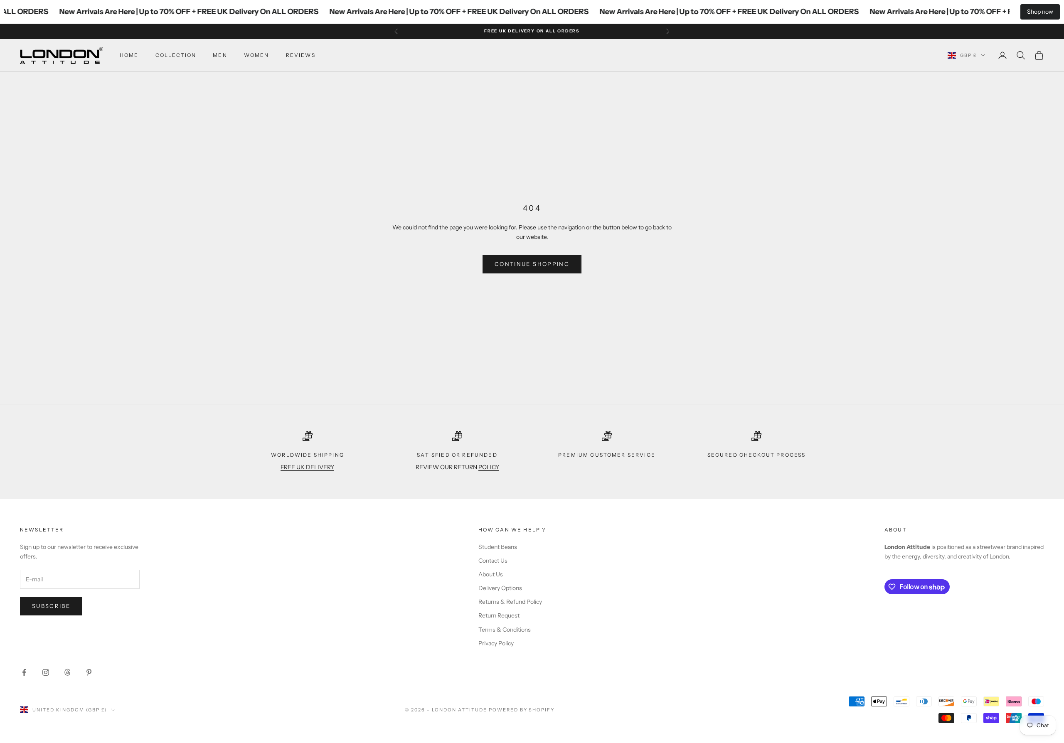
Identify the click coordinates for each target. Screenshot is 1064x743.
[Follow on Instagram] (46, 672)
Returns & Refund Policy (510, 601)
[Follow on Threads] (67, 672)
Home (129, 55)
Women (256, 55)
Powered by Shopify (522, 710)
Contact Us (492, 560)
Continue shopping (532, 264)
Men (220, 55)
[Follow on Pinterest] (89, 672)
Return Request (499, 615)
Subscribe (51, 606)
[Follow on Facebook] (24, 672)
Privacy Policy (496, 643)
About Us (490, 574)
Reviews (300, 55)
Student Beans (497, 547)
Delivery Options (500, 588)
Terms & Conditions (504, 629)
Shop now (1040, 11)
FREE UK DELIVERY (307, 467)
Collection (176, 55)
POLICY (488, 467)
